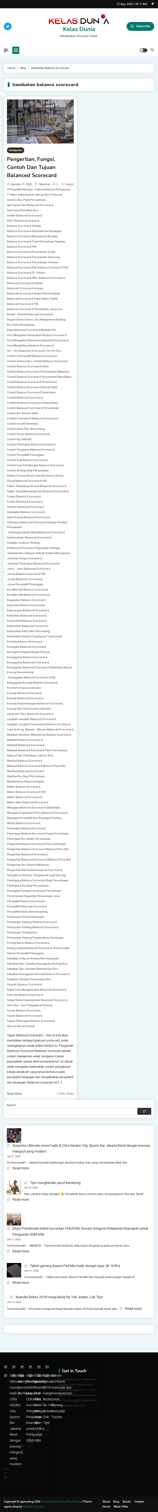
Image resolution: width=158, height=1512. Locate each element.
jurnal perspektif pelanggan (25, 584)
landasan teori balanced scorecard (30, 713)
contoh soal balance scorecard (27, 460)
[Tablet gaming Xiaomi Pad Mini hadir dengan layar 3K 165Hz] (31, 1367)
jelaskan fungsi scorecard (24, 558)
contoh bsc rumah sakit (22, 413)
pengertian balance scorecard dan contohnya (36, 844)
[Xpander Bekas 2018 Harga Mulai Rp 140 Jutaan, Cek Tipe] (40, 1367)
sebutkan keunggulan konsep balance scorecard (38, 974)
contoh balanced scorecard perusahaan (33, 408)
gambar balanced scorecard (25, 506)
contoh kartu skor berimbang (26, 428)
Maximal (44, 184)
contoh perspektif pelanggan (25, 454)
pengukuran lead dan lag (49, 875)
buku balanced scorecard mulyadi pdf (31, 330)
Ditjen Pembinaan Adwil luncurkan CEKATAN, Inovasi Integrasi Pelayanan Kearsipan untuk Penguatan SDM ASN (80, 1231)
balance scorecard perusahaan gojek (31, 251)
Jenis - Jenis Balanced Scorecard (28, 568)
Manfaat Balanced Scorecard (25, 771)
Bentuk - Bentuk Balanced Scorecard (30, 314)
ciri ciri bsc (53, 350)
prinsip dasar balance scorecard (28, 942)
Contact (139, 1501)
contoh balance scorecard (51, 361)
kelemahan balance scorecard (26, 620)
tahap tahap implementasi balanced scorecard (37, 1000)
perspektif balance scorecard (26, 901)
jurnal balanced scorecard (24, 579)
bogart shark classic (20, 319)
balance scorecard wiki (22, 277)
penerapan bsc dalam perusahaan (28, 838)
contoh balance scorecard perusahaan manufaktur (39, 376)
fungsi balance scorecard (24, 496)
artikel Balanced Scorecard (24, 215)
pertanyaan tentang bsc (22, 932)
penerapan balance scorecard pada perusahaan (38, 833)
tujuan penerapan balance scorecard (31, 1020)
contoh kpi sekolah (19, 439)
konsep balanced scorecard (25, 698)
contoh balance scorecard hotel (27, 366)
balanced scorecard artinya (25, 288)
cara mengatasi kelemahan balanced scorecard (37, 340)
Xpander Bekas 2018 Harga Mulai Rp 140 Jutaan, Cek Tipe (59, 1297)
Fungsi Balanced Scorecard (24, 501)
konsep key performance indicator (29, 708)
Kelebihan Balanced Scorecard (26, 615)
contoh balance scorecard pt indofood (32, 382)
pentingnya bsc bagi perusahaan (28, 885)
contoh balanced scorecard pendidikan (32, 402)
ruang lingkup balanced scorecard (29, 948)
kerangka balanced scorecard (26, 646)
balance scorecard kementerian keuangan (34, 231)
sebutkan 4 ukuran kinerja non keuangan (33, 958)
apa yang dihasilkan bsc (22, 210)
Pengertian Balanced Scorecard (27, 854)
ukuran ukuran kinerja (21, 1026)
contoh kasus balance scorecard (28, 434)
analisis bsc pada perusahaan (26, 199)
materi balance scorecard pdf (26, 791)
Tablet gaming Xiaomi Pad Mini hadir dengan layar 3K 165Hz (75, 1266)
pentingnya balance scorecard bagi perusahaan (37, 880)
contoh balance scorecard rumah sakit (32, 387)
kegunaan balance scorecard (26, 605)
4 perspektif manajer (20, 189)
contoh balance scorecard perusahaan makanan (38, 371)
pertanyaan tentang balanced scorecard (33, 927)
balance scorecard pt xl (52, 267)
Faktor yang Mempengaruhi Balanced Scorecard (38, 491)
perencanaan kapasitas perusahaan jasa (33, 896)
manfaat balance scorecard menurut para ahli (36, 765)
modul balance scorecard (23, 823)
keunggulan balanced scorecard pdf (31, 677)
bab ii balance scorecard (23, 220)
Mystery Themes (32, 1506)
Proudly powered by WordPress (61, 1501)
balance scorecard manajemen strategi (32, 236)
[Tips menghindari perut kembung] (15, 1367)
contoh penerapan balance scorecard (31, 444)
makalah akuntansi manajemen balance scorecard (39, 734)
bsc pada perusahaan (21, 324)
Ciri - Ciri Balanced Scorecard (26, 350)
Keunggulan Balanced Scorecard (28, 662)
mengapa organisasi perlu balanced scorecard (37, 812)
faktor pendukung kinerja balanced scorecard (36, 486)
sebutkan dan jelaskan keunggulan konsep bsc (37, 963)
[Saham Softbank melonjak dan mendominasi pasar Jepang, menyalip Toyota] (48, 1367)
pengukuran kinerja (19, 875)
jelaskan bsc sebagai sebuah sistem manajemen (38, 553)
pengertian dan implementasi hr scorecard (34, 870)
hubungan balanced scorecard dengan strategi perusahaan (37, 525)
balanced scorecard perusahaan (28, 309)
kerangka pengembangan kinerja (28, 652)
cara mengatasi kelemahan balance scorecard (37, 335)
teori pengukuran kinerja (36, 1005)
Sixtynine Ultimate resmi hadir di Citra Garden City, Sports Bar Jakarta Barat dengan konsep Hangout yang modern (81, 1148)
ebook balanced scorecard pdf (27, 480)
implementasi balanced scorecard (29, 537)
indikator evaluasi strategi (23, 542)
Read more (21, 1168)
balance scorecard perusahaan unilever (32, 262)
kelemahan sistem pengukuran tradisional (34, 636)
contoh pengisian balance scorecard (30, 449)
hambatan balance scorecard (26, 512)
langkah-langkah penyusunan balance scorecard (38, 724)
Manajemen (15, 150)
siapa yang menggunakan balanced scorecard (36, 989)
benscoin (56, 309)
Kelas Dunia (79, 29)
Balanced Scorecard (52, 277)
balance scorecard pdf (21, 246)
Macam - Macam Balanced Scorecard (49, 729)
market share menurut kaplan (25, 781)
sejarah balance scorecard (24, 984)
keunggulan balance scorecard (27, 657)
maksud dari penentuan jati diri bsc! (30, 755)
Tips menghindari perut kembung (55, 1183)
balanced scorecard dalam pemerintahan (33, 293)
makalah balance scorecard (25, 739)
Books (127, 1501)
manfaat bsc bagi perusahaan (26, 776)
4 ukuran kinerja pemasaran (52, 189)
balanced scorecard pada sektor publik (32, 298)
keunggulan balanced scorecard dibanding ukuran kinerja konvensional (39, 670)
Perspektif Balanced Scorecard (27, 906)
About (106, 1501)
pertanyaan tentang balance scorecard (32, 922)
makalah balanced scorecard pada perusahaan (37, 750)
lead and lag (15, 729)
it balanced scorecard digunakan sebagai (33, 547)
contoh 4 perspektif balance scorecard (32, 356)
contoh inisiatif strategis (22, 423)
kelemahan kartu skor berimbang (28, 631)
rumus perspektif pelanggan (25, 953)
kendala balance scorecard (24, 641)
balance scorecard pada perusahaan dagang (36, 241)
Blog (116, 1501)
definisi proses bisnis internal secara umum (35, 475)
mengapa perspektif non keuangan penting (34, 818)
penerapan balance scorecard (26, 828)
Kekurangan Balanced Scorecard (28, 610)
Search (11, 1105)
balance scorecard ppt (21, 267)
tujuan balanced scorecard (24, 1015)
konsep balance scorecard (24, 693)
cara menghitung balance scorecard (30, 345)
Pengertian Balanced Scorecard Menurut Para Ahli (39, 859)
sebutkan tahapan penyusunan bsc (29, 979)
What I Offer (121, 1506)
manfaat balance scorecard (24, 760)
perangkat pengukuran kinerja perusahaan (34, 890)
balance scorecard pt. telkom (26, 272)
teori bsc (13, 1005)
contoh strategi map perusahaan (27, 470)
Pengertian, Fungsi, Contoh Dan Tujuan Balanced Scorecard (32, 167)
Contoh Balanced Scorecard (25, 397)
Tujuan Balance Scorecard (23, 1010)
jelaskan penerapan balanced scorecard (33, 563)
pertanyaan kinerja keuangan (25, 916)
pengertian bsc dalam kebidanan (28, 864)
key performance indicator (24, 687)
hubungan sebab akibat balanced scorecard (36, 532)
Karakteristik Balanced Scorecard (28, 594)
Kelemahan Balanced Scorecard (27, 626)
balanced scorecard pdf (22, 303)
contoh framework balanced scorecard (32, 418)
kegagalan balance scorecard (26, 600)
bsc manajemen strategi (50, 319)
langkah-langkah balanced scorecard (31, 719)
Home (106, 1506)
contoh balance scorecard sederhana (31, 392)
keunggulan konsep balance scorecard (32, 682)
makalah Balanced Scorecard (25, 745)
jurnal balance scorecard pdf (26, 574)
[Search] (144, 1111)
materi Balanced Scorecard (24, 797)
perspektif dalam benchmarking (27, 911)
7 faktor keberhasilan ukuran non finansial (34, 194)
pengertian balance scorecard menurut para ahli (38, 849)
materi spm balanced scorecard (27, 802)
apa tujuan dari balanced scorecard (30, 205)
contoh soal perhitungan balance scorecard (35, 465)
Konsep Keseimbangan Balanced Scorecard (35, 703)
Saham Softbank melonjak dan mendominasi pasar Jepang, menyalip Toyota (61, 1396)
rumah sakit (61, 948)
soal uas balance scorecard (25, 994)
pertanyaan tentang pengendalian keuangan (35, 937)
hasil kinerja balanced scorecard (28, 517)
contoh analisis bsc (19, 361)
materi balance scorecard (23, 786)
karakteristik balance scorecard (27, 589)
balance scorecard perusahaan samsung (33, 257)
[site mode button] (143, 50)
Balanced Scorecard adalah (25, 283)
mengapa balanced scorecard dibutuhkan (33, 807)
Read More (14, 1094)
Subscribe (143, 26)
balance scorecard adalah (24, 225)
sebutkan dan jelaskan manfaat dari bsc (32, 968)
